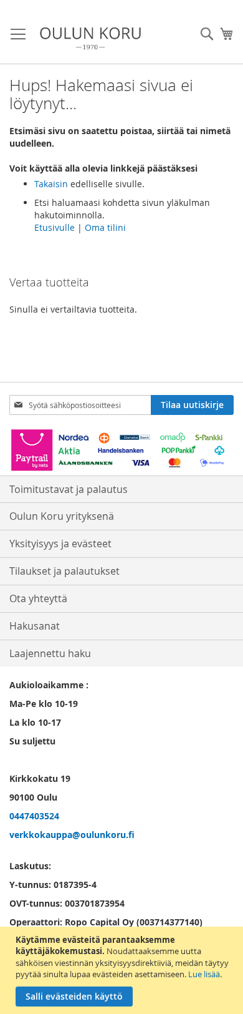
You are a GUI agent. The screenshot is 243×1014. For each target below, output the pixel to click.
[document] (123, 970)
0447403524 (34, 816)
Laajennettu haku (50, 653)
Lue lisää (204, 974)
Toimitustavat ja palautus (68, 489)
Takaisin (51, 184)
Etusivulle (54, 227)
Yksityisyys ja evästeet (60, 543)
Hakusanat (34, 626)
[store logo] (90, 38)
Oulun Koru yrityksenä (61, 516)
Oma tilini (105, 227)
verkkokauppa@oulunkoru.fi (72, 835)
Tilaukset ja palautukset (64, 571)
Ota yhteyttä (38, 598)
